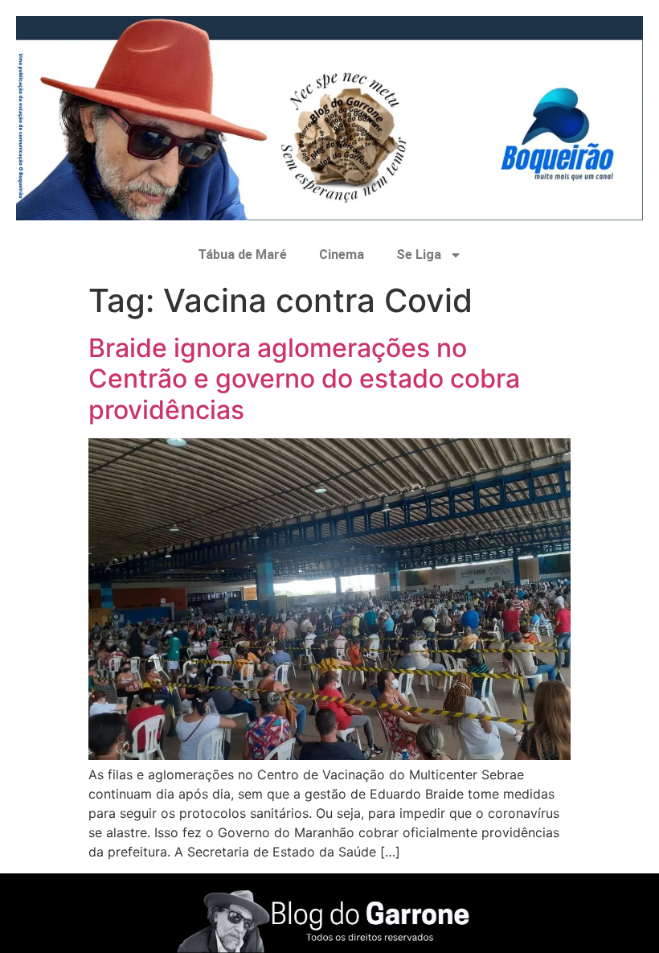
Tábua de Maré (242, 254)
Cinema (341, 254)
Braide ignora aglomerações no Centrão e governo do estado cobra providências (304, 378)
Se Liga (418, 254)
